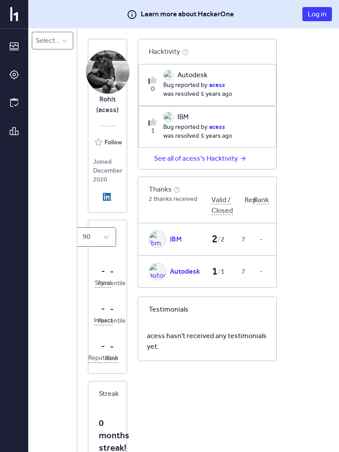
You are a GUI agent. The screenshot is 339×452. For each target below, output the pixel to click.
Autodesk (185, 271)
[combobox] (36, 40)
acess (217, 84)
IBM (176, 239)
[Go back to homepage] (14, 14)
